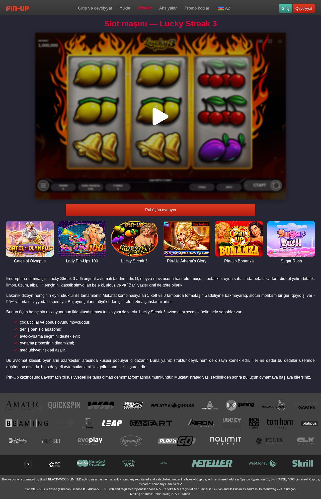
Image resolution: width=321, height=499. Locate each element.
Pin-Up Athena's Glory (186, 261)
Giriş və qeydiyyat (95, 8)
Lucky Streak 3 (134, 261)
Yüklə (125, 8)
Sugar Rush (291, 261)
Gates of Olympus (30, 261)
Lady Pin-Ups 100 (82, 261)
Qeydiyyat (303, 8)
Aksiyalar (168, 8)
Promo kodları (197, 8)
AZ (227, 8)
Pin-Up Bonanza (239, 261)
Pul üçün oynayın (160, 210)
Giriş (285, 8)
